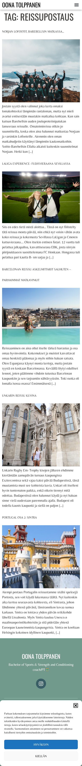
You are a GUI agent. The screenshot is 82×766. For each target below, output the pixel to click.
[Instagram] (41, 684)
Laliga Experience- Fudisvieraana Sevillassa (36, 163)
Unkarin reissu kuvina (19, 395)
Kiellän (41, 756)
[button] (76, 705)
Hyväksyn (41, 744)
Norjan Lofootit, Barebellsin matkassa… (33, 31)
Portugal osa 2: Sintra (19, 517)
